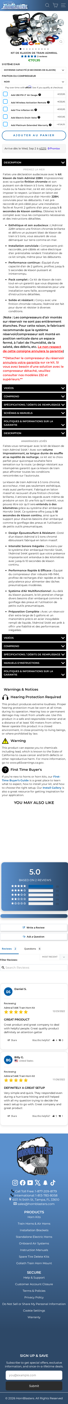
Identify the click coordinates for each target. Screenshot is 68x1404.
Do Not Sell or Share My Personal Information (34, 1304)
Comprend (11, 396)
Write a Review (36, 927)
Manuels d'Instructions (21, 662)
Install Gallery (52, 787)
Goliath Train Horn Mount (34, 1263)
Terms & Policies (34, 1291)
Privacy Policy (34, 1297)
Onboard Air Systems (34, 1243)
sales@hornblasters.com (36, 1204)
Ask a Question (35, 936)
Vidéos (9, 388)
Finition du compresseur (19, 76)
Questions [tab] (30, 948)
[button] (55, 1040)
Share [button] (13, 1040)
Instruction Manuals (34, 1250)
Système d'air (11, 64)
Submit (34, 1386)
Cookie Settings (34, 1310)
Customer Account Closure (34, 1284)
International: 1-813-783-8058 (35, 1195)
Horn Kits (34, 1217)
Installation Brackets (34, 1230)
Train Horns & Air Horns (34, 1223)
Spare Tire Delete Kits (34, 1256)
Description (12, 162)
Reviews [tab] (7, 948)
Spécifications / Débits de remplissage (32, 404)
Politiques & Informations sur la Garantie (28, 423)
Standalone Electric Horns (34, 1237)
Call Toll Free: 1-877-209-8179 (36, 1191)
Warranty (34, 1317)
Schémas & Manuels (18, 412)
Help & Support (34, 1277)
